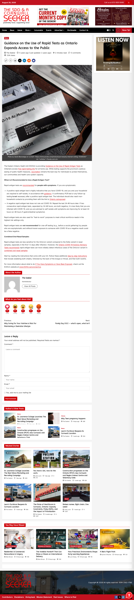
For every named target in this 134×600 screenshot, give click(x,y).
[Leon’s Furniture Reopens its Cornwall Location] (17, 493)
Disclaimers (19, 597)
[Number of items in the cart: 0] (128, 3)
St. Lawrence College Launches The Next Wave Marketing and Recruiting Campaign (10, 418)
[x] (119, 597)
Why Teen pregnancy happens (54, 418)
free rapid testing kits (26, 169)
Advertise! (59, 30)
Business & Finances (44, 546)
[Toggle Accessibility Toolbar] (129, 595)
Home (4, 30)
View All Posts (29, 286)
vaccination (35, 172)
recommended (28, 185)
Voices (19, 30)
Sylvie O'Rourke (106, 554)
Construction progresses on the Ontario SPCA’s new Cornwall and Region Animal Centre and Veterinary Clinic (10, 432)
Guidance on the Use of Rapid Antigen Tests (63, 166)
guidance (47, 194)
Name (7, 376)
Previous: (20, 323)
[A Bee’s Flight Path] (115, 539)
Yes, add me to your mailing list (18, 393)
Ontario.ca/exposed (57, 199)
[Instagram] (123, 597)
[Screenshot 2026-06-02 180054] (113, 16)
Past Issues (58, 597)
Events (48, 30)
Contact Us (83, 30)
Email (7, 384)
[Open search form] (113, 30)
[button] (109, 30)
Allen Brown (9, 557)
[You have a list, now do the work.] (47, 459)
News (12, 30)
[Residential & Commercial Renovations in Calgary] (19, 539)
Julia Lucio (38, 476)
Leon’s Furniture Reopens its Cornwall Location (54, 432)
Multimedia (71, 30)
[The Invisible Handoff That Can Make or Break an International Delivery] (51, 539)
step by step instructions (77, 256)
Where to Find (70, 597)
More (27, 30)
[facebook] (116, 597)
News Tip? (126, 30)
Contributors (7, 597)
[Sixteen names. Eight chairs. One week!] (76, 493)
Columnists (38, 30)
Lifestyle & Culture (75, 546)
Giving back (30, 597)
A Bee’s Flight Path (107, 552)
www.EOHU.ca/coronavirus (30, 267)
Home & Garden (11, 546)
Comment (8, 344)
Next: (72, 322)
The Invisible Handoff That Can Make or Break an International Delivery (49, 554)
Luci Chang (73, 557)
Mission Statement (44, 597)
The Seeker (10, 53)
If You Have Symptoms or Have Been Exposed (53, 264)
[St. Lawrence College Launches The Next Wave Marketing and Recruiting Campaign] (17, 459)
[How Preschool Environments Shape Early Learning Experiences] (83, 539)
